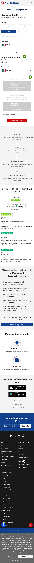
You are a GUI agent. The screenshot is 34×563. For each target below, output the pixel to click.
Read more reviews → (17, 209)
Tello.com (21, 455)
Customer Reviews (6, 465)
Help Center (21, 446)
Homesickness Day (8, 508)
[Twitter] (15, 435)
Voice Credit (4, 475)
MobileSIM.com (23, 458)
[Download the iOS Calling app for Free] (17, 388)
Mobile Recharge (17, 349)
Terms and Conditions (7, 457)
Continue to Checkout (17, 120)
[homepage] (15, 3)
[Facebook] (11, 435)
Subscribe (25, 426)
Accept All (25, 556)
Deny (9, 556)
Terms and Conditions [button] (10, 114)
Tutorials (5, 502)
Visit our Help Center (17, 325)
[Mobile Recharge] (17, 342)
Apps (4, 493)
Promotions (6, 516)
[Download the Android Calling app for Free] (17, 394)
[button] (31, 3)
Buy (4, 478)
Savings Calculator (8, 499)
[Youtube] (19, 435)
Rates (4, 481)
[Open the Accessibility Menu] (3, 525)
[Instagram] (23, 435)
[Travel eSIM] (17, 360)
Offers (5, 505)
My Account (4, 449)
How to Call (6, 487)
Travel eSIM (17, 366)
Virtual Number (7, 496)
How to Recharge (8, 522)
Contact (20, 449)
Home (3, 446)
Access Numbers (8, 490)
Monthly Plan (7, 484)
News (3, 462)
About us (4, 460)
